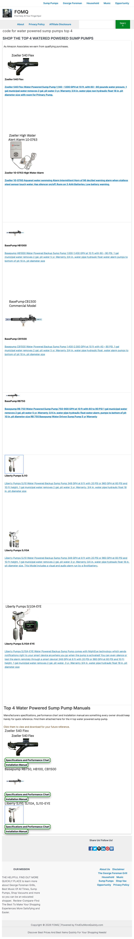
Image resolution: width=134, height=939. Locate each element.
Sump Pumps (50, 3)
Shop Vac (121, 881)
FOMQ (21, 12)
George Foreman (72, 3)
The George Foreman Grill (112, 873)
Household (93, 3)
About (20, 24)
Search (123, 24)
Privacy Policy (37, 24)
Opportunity (122, 3)
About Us (105, 869)
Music (107, 3)
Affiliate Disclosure (60, 24)
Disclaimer (118, 869)
